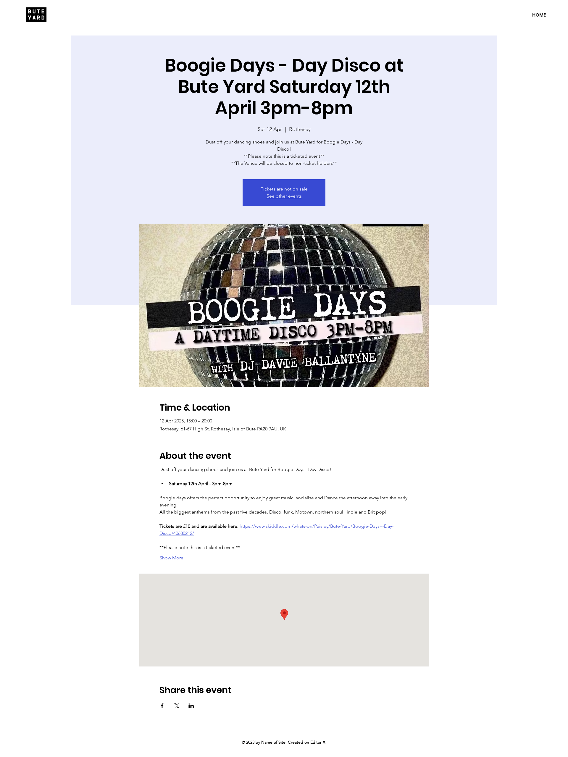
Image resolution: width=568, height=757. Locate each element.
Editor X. (318, 742)
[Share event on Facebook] (162, 705)
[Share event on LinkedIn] (191, 705)
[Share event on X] (177, 705)
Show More (171, 558)
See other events (284, 196)
